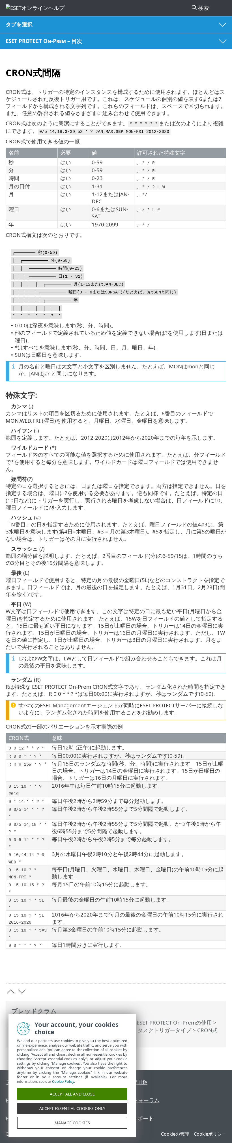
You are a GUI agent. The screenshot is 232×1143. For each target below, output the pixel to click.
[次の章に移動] (22, 992)
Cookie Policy (63, 1081)
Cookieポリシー (210, 1134)
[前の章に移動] (11, 992)
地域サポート (137, 1118)
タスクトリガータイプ (164, 1030)
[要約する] (219, 970)
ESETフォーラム (140, 1100)
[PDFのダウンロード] (204, 970)
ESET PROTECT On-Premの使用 (174, 1022)
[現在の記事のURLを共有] (190, 970)
